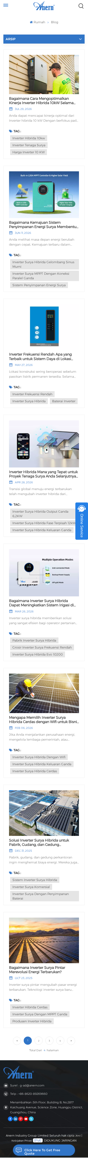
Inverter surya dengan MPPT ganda (39, 1014)
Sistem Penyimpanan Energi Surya (39, 285)
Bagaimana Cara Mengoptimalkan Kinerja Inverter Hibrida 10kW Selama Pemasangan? (41, 100)
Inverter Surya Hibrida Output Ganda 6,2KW (40, 513)
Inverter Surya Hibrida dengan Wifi (38, 757)
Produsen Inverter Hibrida (31, 1021)
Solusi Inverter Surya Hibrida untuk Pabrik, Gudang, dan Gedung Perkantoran (39, 842)
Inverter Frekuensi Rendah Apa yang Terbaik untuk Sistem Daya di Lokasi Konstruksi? (40, 356)
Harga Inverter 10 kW (28, 152)
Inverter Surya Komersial (31, 887)
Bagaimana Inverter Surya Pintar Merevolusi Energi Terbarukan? (37, 969)
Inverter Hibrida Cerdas (29, 1007)
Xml (78, 1135)
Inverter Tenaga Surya (28, 145)
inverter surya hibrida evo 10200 (37, 654)
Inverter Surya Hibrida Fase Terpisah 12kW (44, 523)
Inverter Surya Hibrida (29, 401)
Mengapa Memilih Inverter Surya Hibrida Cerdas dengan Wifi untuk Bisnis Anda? (44, 719)
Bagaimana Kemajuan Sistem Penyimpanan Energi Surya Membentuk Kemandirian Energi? (44, 224)
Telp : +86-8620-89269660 (28, 1093)
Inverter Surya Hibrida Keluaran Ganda (41, 530)
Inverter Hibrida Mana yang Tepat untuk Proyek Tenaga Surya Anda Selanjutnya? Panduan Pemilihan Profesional (43, 474)
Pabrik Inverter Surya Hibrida (34, 640)
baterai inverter (63, 401)
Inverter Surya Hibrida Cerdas (34, 771)
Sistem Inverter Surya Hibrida (34, 880)
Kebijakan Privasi (22, 1140)
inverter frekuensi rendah (32, 394)
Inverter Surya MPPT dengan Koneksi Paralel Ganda (40, 276)
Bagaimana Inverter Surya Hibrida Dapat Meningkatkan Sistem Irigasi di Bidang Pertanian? (41, 603)
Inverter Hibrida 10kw (28, 138)
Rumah (39, 22)
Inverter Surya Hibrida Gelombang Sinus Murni (43, 264)
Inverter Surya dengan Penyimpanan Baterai (40, 896)
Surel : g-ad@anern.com (27, 1085)
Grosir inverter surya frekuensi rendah (42, 647)
